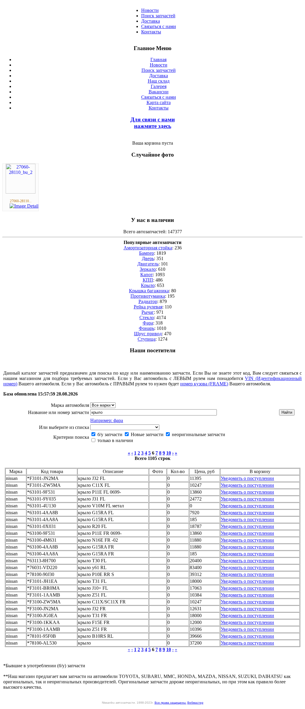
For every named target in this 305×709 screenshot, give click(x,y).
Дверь (148, 258)
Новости (150, 10)
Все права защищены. (170, 702)
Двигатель (147, 263)
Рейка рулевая (148, 306)
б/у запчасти (109, 434)
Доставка (150, 21)
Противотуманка (147, 296)
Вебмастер (195, 702)
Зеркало (148, 269)
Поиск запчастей (158, 15)
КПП (148, 279)
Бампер (146, 253)
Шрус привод (148, 333)
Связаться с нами (158, 26)
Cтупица (146, 339)
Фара (148, 322)
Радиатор (148, 301)
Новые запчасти (147, 434)
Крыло (148, 285)
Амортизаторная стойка (148, 247)
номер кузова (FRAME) (204, 383)
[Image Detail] (24, 205)
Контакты (151, 31)
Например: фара (106, 420)
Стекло (146, 317)
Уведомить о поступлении (247, 478)
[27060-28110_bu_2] (20, 191)
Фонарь (146, 328)
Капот (146, 274)
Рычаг (147, 312)
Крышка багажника (149, 290)
